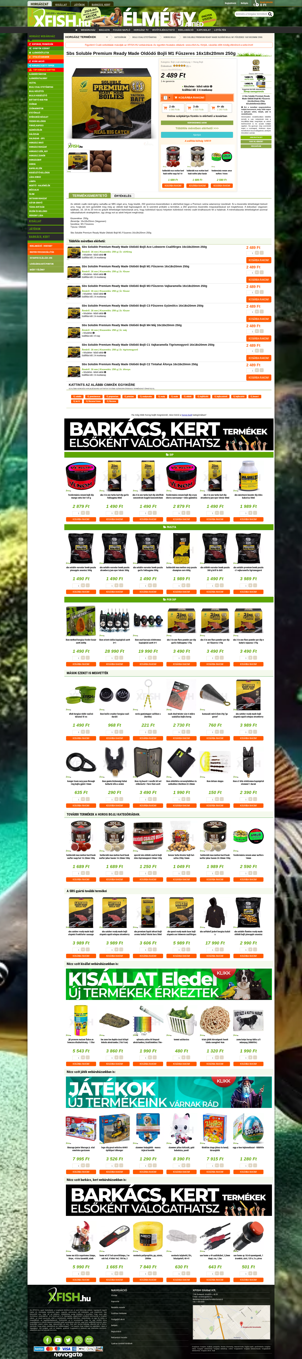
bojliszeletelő (221, 396)
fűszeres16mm (94, 401)
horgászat (39, 4)
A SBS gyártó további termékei (87, 891)
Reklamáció (185, 30)
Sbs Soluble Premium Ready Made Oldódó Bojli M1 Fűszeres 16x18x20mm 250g (222, 37)
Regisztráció (116, 1331)
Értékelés (122, 195)
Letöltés (220, 30)
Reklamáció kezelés (119, 1337)
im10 (77, 401)
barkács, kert (101, 4)
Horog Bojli (198, 62)
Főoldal (114, 1295)
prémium (130, 396)
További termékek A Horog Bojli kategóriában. (103, 814)
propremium (113, 396)
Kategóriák (120, 37)
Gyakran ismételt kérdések (121, 1343)
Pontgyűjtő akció (118, 1319)
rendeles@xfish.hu (205, 1297)
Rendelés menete (118, 1307)
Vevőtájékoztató (163, 30)
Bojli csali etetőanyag (180, 62)
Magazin (104, 30)
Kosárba (173, 185)
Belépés (114, 1325)
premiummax (94, 396)
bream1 (255, 396)
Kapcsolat (204, 30)
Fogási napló (121, 30)
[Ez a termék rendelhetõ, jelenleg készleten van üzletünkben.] (94, 333)
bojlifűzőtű (203, 396)
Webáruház (88, 30)
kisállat (61, 4)
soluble (78, 396)
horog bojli (187, 415)
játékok (79, 4)
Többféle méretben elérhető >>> (197, 128)
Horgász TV (141, 30)
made (175, 396)
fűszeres (112, 401)
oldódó (188, 396)
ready (162, 396)
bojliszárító (239, 396)
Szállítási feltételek (119, 1313)
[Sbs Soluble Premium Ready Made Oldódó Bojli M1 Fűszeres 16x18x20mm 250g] (111, 148)
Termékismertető (89, 196)
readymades (147, 396)
